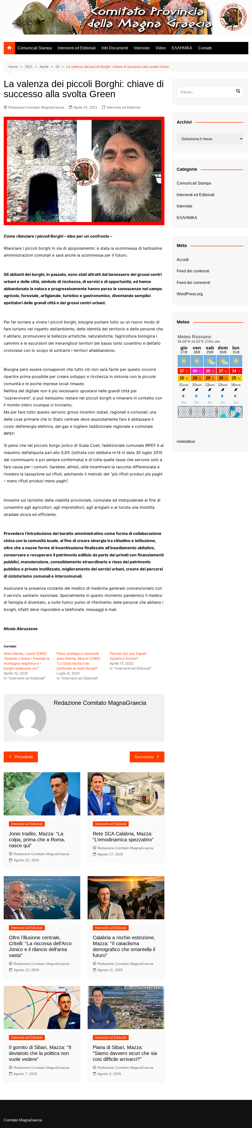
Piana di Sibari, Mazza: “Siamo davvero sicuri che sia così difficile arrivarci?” (125, 1053)
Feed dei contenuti (193, 271)
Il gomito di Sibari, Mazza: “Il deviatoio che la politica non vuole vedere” (40, 1053)
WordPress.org (190, 294)
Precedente (24, 757)
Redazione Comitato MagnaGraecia (36, 107)
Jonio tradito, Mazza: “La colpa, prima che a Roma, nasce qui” (37, 839)
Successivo (144, 757)
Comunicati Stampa (34, 48)
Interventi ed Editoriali (77, 48)
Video (161, 48)
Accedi (183, 260)
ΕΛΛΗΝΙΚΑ (182, 48)
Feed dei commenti (193, 283)
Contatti (205, 48)
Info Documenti (115, 48)
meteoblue (186, 441)
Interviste (142, 48)
